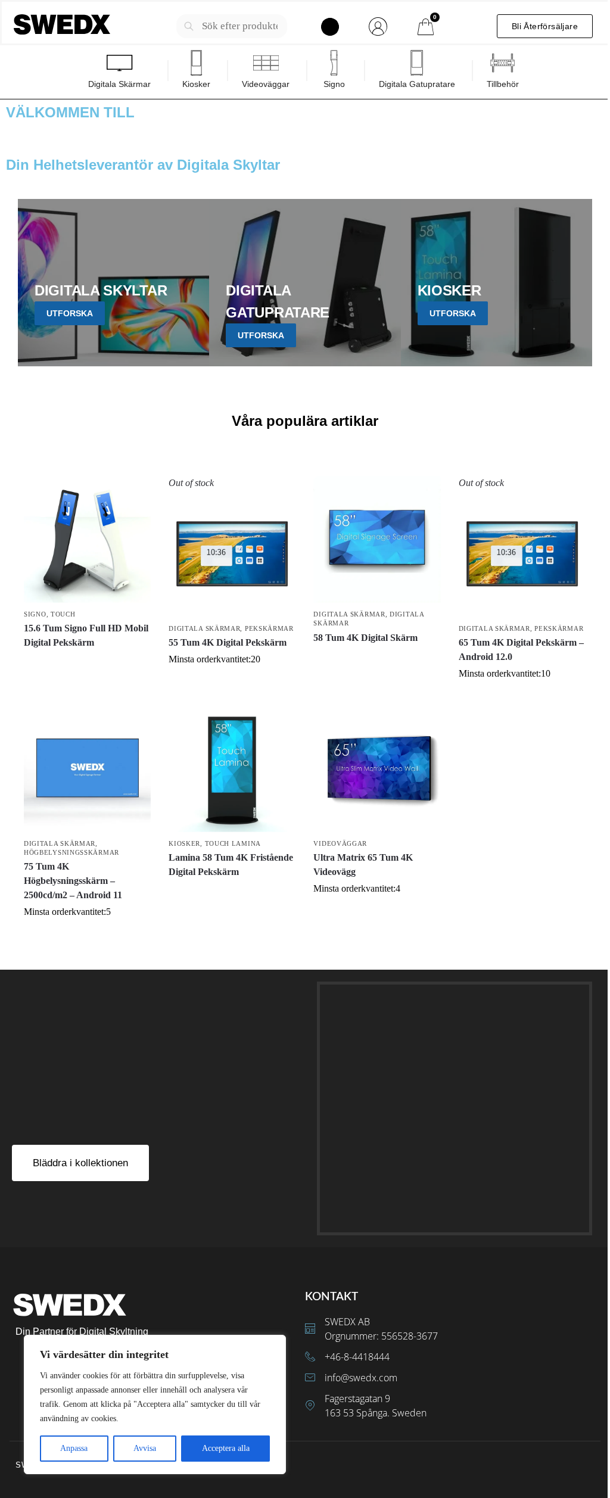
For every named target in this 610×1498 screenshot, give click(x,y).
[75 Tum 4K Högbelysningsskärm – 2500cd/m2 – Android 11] (87, 768)
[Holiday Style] (304, 282)
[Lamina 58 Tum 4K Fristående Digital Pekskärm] (232, 768)
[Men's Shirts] (113, 282)
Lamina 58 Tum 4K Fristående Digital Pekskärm (231, 864)
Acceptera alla (226, 1448)
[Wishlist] (133, 494)
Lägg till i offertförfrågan (87, 663)
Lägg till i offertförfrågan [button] (377, 659)
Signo (35, 614)
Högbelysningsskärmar (71, 852)
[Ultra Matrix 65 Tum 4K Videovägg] (376, 768)
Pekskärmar (269, 628)
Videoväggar (340, 843)
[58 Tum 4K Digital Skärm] (376, 539)
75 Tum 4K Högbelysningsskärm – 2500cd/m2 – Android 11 (73, 880)
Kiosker (184, 843)
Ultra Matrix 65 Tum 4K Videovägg (363, 864)
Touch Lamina (233, 843)
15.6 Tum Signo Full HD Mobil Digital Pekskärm (86, 635)
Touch (63, 614)
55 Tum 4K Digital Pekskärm (228, 642)
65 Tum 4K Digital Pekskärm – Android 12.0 (521, 649)
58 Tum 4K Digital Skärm (365, 638)
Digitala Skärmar (204, 628)
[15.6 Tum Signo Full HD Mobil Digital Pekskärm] (87, 539)
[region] (155, 1404)
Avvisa (144, 1448)
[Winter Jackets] (496, 282)
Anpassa (74, 1448)
